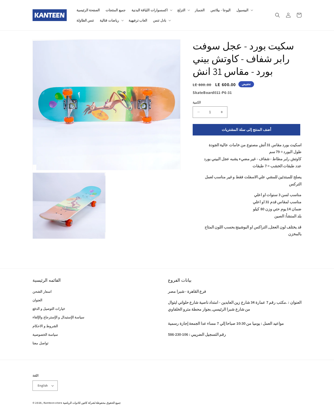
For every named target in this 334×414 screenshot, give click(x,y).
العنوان (37, 300)
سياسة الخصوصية (45, 334)
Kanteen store (53, 402)
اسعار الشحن (42, 291)
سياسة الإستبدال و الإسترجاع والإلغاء (58, 317)
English (43, 385)
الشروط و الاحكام (45, 326)
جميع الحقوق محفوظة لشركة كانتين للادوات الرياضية (92, 402)
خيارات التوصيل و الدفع (49, 308)
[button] (151, 10)
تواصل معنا (40, 343)
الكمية (197, 102)
